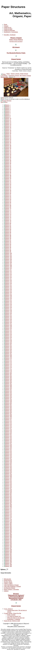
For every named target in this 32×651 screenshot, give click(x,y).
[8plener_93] (7, 242)
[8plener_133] (8, 302)
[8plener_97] (7, 248)
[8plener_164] (8, 349)
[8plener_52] (7, 181)
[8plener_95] (7, 245)
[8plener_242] (8, 466)
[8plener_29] (7, 147)
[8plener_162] (8, 346)
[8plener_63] (7, 198)
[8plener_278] (8, 519)
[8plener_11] (7, 120)
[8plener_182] (8, 376)
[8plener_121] (8, 284)
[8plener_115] (8, 275)
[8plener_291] (8, 539)
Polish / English (11, 614)
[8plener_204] (8, 409)
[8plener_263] (8, 497)
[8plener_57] (7, 189)
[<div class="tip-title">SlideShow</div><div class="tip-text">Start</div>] (2, 97)
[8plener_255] (8, 485)
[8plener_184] (8, 379)
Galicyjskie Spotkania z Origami (12, 586)
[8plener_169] (8, 356)
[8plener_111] (8, 269)
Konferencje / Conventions (11, 32)
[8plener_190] (8, 388)
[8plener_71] (7, 209)
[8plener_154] (8, 334)
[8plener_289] (8, 536)
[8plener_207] (8, 413)
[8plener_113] (8, 272)
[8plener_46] (7, 172)
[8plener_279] (8, 521)
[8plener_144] (8, 319)
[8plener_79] (7, 221)
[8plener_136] (8, 307)
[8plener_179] (8, 371)
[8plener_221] (8, 434)
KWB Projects (7, 580)
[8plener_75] (7, 215)
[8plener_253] (8, 482)
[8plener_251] (8, 479)
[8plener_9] (7, 117)
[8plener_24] (7, 139)
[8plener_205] (8, 410)
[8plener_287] (8, 533)
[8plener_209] (8, 416)
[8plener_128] (8, 295)
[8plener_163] (8, 347)
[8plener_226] (8, 442)
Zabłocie (6, 591)
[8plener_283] (8, 527)
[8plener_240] (8, 463)
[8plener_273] (8, 512)
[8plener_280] (8, 522)
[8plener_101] (8, 254)
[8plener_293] (8, 542)
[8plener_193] (8, 392)
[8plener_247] (8, 473)
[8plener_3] (7, 108)
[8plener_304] (8, 558)
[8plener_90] (7, 238)
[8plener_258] (8, 490)
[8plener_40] (7, 163)
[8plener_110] (8, 268)
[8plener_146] (8, 322)
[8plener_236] (8, 457)
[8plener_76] (7, 217)
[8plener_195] (8, 395)
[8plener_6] (7, 112)
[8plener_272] (8, 510)
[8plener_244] (8, 469)
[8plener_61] (7, 195)
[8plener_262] (8, 496)
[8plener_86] (7, 232)
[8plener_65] (7, 200)
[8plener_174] (8, 364)
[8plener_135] (8, 305)
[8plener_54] (7, 184)
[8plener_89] (7, 236)
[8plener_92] (7, 241)
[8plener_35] (7, 156)
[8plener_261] (8, 494)
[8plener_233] (8, 452)
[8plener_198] (8, 400)
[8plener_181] (8, 374)
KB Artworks (7, 579)
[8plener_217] (8, 428)
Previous (9, 100)
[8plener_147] (8, 323)
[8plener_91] (7, 239)
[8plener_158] (8, 340)
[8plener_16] (7, 127)
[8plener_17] (7, 129)
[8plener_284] (8, 528)
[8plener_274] (8, 513)
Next (2, 102)
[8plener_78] (7, 220)
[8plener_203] (8, 407)
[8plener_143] (8, 317)
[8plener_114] (8, 274)
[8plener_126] (8, 292)
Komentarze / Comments (13, 619)
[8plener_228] (8, 445)
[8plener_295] (8, 545)
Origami (6, 26)
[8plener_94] (7, 244)
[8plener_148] (8, 325)
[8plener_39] (7, 162)
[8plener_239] (8, 461)
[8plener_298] (8, 549)
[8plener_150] (8, 328)
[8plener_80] (7, 223)
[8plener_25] (7, 141)
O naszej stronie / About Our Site (12, 613)
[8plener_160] (8, 343)
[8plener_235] (8, 455)
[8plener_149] (8, 326)
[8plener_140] (8, 313)
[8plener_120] (8, 283)
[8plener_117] (8, 278)
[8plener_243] (8, 467)
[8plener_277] (8, 518)
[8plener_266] (8, 501)
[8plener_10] (7, 118)
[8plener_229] (8, 446)
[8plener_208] (8, 415)
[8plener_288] (8, 534)
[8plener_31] (7, 150)
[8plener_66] (7, 202)
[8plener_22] (7, 136)
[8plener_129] (8, 296)
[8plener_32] (7, 151)
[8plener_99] (7, 251)
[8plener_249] (8, 476)
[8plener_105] (8, 260)
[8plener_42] (7, 166)
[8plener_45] (7, 171)
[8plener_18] (7, 130)
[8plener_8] (7, 115)
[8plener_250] (8, 478)
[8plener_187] (8, 383)
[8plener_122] (8, 286)
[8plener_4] (7, 109)
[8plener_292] (8, 540)
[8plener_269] (8, 506)
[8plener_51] (7, 180)
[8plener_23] (7, 138)
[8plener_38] (7, 160)
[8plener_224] (8, 439)
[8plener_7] (7, 114)
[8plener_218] (8, 430)
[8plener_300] (8, 552)
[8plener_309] (8, 566)
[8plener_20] (7, 133)
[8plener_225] (8, 440)
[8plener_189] (8, 386)
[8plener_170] (8, 358)
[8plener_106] (8, 262)
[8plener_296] (8, 546)
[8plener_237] (8, 458)
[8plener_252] (8, 481)
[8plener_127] (8, 293)
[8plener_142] (8, 316)
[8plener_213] (8, 422)
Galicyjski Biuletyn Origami (11, 585)
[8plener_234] (8, 454)
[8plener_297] (8, 548)
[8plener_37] (7, 159)
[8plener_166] (8, 352)
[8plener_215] (8, 425)
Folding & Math (8, 29)
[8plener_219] (8, 431)
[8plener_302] (8, 555)
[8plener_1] (7, 105)
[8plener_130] (8, 298)
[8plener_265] (8, 500)
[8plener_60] (7, 193)
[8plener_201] (8, 404)
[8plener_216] (8, 427)
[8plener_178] (8, 370)
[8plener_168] (8, 355)
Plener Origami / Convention (11, 589)
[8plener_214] (8, 424)
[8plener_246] (8, 472)
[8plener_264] (8, 499)
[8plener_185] (8, 380)
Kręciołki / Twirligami (9, 34)
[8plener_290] (8, 537)
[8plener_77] (7, 218)
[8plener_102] (8, 256)
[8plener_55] (7, 186)
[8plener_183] (8, 377)
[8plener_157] (8, 338)
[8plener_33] (7, 153)
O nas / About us (8, 608)
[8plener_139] (8, 311)
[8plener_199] (8, 401)
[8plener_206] (8, 412)
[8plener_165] (8, 350)
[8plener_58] (7, 190)
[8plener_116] (8, 277)
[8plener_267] (8, 503)
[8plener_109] (8, 266)
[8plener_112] (8, 271)
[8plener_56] (7, 187)
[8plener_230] (8, 448)
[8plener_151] (8, 329)
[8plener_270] (8, 507)
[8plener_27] (7, 144)
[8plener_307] (8, 563)
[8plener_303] (8, 557)
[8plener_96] (7, 247)
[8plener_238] (8, 460)
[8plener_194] (8, 394)
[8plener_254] (8, 484)
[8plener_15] (7, 126)
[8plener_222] (8, 436)
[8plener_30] (7, 148)
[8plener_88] (7, 235)
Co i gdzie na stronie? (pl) (14, 616)
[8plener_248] (8, 475)
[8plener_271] (8, 509)
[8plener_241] (8, 464)
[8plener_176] (8, 367)
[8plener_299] (8, 551)
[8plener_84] (7, 229)
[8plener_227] (8, 443)
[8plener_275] (8, 515)
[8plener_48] (7, 175)
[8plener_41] (7, 165)
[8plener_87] (7, 233)
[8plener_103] (8, 257)
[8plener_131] (8, 299)
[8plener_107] (8, 263)
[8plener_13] (7, 123)
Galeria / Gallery (8, 583)
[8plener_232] (8, 451)
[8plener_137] (8, 308)
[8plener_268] (8, 504)
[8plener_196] (8, 397)
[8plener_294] (8, 543)
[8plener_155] (8, 335)
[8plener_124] (8, 289)
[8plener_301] (8, 554)
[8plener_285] (8, 530)
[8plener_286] (8, 531)
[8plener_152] (8, 331)
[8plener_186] (8, 382)
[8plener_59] (7, 192)
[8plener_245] (8, 470)
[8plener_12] (7, 121)
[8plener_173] (8, 362)
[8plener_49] (7, 177)
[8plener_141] (8, 314)
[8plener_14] (7, 124)
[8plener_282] (8, 525)
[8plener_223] (8, 437)
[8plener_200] (8, 403)
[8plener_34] (7, 154)
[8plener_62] (7, 196)
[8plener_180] (8, 373)
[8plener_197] (8, 398)
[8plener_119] (8, 281)
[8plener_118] (8, 280)
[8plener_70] (7, 208)
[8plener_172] (8, 361)
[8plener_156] (8, 337)
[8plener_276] (8, 516)
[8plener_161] (8, 344)
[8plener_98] (7, 250)
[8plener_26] (7, 142)
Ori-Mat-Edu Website (9, 588)
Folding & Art (7, 27)
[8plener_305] (8, 560)
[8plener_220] (8, 433)
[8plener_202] (8, 406)
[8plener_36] (7, 157)
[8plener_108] (8, 265)
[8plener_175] (8, 365)
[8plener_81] (7, 224)
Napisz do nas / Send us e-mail (12, 620)
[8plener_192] (8, 391)
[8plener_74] (7, 214)
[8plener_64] (7, 199)
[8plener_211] (8, 419)
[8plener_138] (8, 310)
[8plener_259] (8, 491)
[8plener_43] (7, 168)
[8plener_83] (7, 227)
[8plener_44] (7, 169)
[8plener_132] (8, 301)
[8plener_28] (7, 145)
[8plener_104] (8, 259)
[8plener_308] (8, 564)
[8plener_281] (8, 524)
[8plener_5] (7, 111)
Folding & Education (9, 30)
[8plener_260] (8, 493)
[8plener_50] (7, 178)
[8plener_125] (8, 290)
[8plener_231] (8, 449)
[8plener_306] (8, 561)
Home (5, 24)
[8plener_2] (7, 106)
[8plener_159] (8, 341)
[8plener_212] (8, 421)
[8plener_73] (7, 212)
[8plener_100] (8, 253)
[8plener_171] (8, 359)
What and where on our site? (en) (15, 617)
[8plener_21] (7, 135)
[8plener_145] (8, 320)
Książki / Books (8, 582)
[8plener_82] (7, 226)
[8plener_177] (8, 368)
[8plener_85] (7, 230)
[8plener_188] (8, 385)
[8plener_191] (8, 389)
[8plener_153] (8, 332)
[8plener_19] (7, 132)
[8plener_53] (7, 183)
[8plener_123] (8, 287)
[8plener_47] (7, 174)
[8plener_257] (8, 488)
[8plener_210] (8, 418)
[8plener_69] (7, 206)
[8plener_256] (8, 487)
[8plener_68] (7, 205)
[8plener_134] (8, 304)
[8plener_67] (7, 203)
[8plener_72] (7, 211)
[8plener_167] (8, 353)
